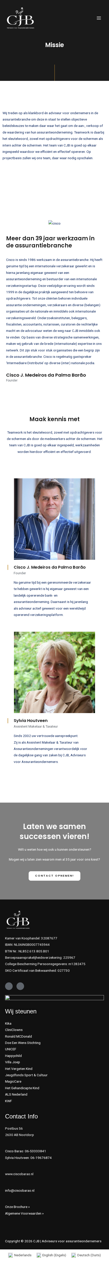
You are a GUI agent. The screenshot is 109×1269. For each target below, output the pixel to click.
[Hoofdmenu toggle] (99, 18)
